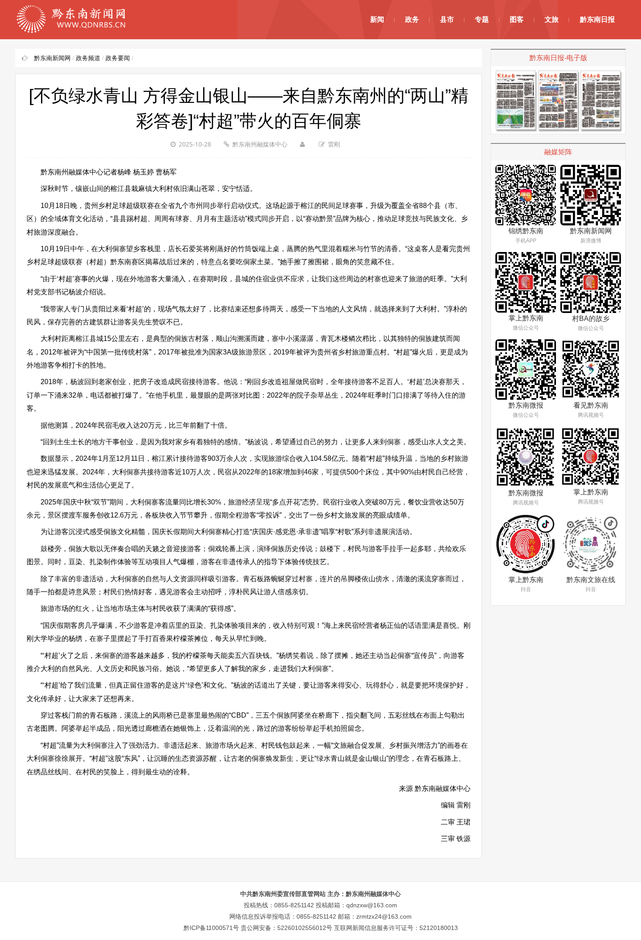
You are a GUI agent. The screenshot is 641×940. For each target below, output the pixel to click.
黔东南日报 (597, 19)
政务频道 (88, 57)
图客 (517, 19)
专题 (482, 19)
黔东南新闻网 (52, 57)
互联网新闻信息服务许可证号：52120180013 (396, 927)
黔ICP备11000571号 (211, 927)
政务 (412, 19)
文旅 (552, 19)
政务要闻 (118, 57)
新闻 (377, 19)
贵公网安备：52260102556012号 (286, 927)
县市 (447, 19)
